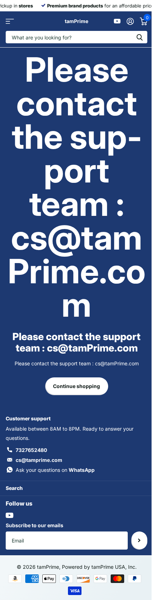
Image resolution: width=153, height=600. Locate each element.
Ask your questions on (55, 470)
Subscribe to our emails (34, 525)
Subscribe (139, 540)
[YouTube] (9, 515)
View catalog (10, 21)
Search (14, 488)
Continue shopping (76, 386)
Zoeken (139, 37)
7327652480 (31, 450)
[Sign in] (130, 21)
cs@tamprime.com (39, 460)
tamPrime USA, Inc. (114, 567)
